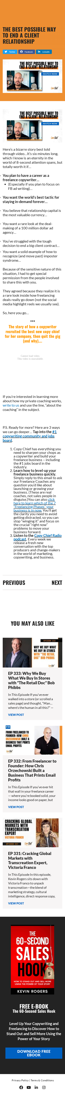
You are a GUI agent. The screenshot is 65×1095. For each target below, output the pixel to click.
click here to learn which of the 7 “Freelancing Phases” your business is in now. (35, 504)
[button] (10, 52)
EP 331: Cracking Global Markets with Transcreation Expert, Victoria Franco (29, 860)
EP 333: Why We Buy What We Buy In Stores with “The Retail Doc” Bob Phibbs (31, 680)
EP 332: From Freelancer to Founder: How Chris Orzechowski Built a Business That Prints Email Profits (32, 770)
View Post (16, 714)
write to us (11, 405)
